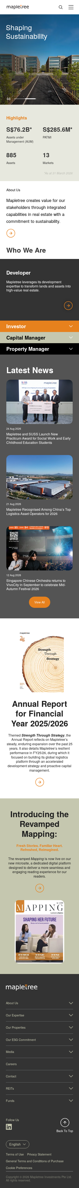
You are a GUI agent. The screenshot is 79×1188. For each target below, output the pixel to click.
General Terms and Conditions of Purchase (35, 1161)
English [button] (15, 1144)
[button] (39, 1003)
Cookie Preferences (19, 1168)
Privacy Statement (39, 1154)
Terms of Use (15, 1154)
